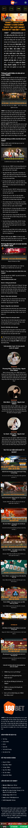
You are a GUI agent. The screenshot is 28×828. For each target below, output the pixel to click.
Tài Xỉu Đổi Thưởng (7, 749)
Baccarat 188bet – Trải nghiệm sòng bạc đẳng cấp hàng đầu (14, 550)
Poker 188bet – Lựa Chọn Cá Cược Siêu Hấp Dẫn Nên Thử (14, 576)
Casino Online (6, 741)
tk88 (11, 810)
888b (19, 817)
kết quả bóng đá (5, 810)
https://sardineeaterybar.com (14, 788)
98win (22, 813)
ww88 (5, 812)
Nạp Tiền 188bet (7, 770)
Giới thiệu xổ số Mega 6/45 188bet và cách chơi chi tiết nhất (14, 628)
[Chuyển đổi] (2, 672)
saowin (23, 812)
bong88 (3, 813)
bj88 (16, 817)
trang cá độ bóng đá (16, 812)
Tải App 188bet (6, 767)
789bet (14, 815)
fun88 (18, 813)
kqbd (15, 808)
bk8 (22, 808)
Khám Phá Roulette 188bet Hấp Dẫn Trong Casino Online (14, 498)
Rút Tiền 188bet (6, 772)
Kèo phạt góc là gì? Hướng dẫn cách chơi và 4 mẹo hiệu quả (14, 654)
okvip (8, 817)
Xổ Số (4, 744)
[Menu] (25, 2)
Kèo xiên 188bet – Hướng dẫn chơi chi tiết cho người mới (14, 524)
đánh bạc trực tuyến (18, 266)
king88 (9, 812)
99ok (11, 808)
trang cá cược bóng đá (11, 813)
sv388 (24, 808)
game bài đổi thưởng (21, 815)
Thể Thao (5, 739)
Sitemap (13, 800)
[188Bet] (14, 2)
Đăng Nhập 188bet (7, 764)
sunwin (18, 808)
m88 (14, 810)
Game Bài (5, 747)
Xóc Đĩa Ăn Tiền (6, 752)
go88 (8, 808)
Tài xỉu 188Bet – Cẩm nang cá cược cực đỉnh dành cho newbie (14, 602)
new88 (12, 817)
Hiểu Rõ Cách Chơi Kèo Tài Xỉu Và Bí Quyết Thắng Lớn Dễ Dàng (14, 472)
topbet (17, 810)
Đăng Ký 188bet (6, 762)
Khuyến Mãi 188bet (7, 775)
